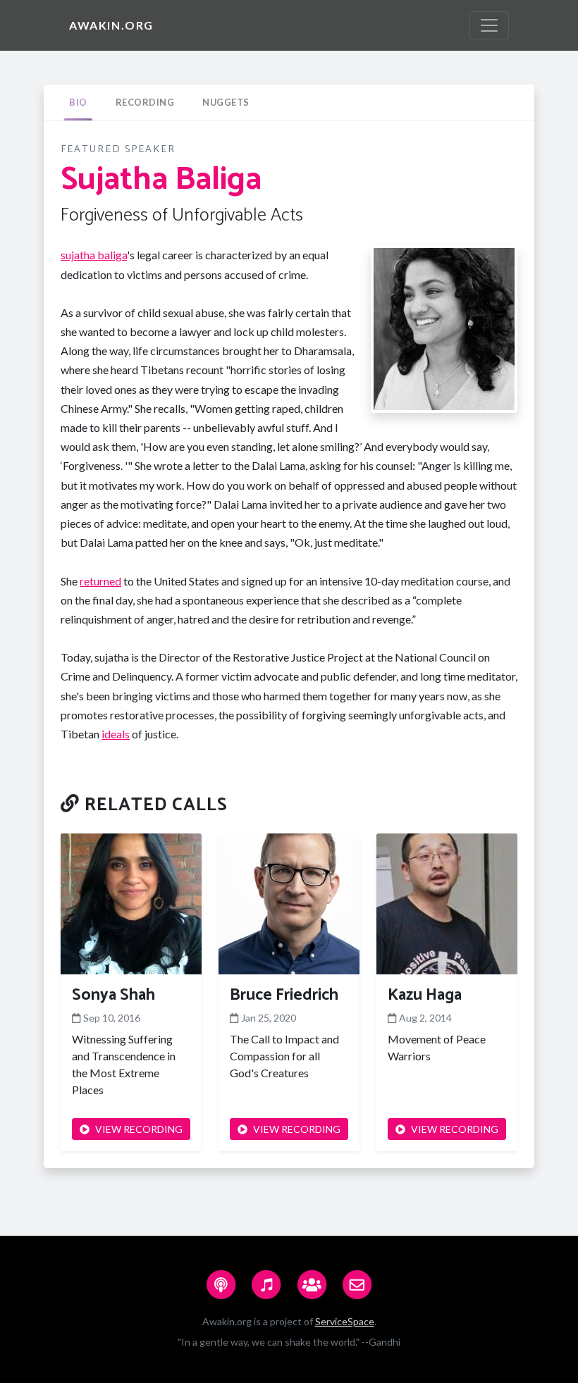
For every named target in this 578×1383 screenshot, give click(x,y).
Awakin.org (111, 25)
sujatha (79, 254)
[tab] (78, 102)
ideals (116, 733)
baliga (112, 254)
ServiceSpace (344, 1321)
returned (100, 581)
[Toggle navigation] (489, 25)
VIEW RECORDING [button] (139, 1129)
